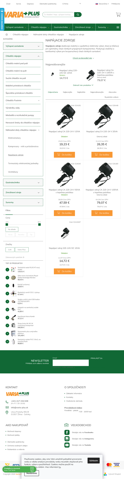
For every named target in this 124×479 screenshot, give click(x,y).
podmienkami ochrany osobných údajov (90, 367)
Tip (31, 234)
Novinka (21, 234)
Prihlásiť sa (96, 358)
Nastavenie (31, 473)
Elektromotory (14, 138)
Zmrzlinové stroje (13, 192)
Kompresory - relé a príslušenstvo (23, 146)
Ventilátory (13, 172)
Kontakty (69, 397)
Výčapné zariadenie (15, 46)
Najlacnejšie (67, 92)
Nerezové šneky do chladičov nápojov (23, 122)
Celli (10, 250)
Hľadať (78, 14)
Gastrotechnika (13, 182)
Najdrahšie (81, 92)
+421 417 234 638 (19, 401)
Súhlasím (93, 460)
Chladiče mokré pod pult (17, 63)
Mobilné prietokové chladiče (18, 85)
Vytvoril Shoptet (114, 474)
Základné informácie (74, 393)
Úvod (8, 4)
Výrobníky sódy (13, 108)
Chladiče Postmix (13, 100)
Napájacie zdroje (15, 155)
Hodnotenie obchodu (74, 401)
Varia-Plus (22, 250)
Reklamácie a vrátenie (16, 449)
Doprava (30, 4)
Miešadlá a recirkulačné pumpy (20, 115)
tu (60, 467)
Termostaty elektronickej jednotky (23, 163)
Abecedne (112, 92)
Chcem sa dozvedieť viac (82, 58)
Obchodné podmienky (48, 4)
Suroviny (10, 202)
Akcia (10, 234)
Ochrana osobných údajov (17, 446)
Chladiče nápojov (13, 56)
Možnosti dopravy (14, 431)
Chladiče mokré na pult (16, 71)
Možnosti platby (13, 435)
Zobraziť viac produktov (82, 85)
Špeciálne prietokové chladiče (19, 93)
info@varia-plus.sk (19, 407)
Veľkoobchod (81, 425)
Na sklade (12, 229)
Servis (18, 4)
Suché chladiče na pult (16, 78)
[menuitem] (15, 27)
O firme (65, 4)
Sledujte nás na (82, 432)
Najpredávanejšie (97, 92)
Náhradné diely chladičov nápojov (21, 130)
